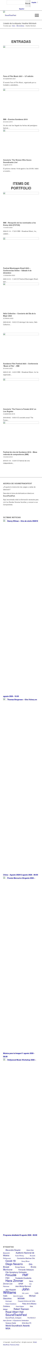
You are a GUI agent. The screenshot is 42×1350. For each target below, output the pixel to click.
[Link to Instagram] (30, 1347)
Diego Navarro (14, 1264)
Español (21, 9)
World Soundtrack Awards (17, 1325)
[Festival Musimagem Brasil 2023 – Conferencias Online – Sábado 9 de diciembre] (21, 251)
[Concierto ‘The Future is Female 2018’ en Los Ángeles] (21, 392)
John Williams (16, 1290)
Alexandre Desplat (12, 1250)
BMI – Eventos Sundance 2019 (15, 119)
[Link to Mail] (37, 1347)
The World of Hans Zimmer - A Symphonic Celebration (19, 1319)
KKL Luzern (25, 1293)
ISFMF (20, 1283)
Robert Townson (21, 1308)
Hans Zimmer (14, 1280)
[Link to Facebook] (19, 1347)
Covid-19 (10, 1260)
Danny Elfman (26, 1261)
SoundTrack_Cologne (13, 1317)
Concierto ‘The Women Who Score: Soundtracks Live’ (17, 161)
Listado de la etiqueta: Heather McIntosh (19, 23)
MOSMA (21, 1298)
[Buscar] (30, 15)
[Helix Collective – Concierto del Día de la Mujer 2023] (21, 297)
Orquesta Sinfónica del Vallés (26, 1301)
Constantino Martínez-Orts (26, 1258)
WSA (7, 1328)
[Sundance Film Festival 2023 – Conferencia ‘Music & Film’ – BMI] (21, 347)
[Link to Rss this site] (33, 1347)
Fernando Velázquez (26, 1269)
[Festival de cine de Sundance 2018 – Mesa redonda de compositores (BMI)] (21, 435)
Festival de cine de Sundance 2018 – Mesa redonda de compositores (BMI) (20, 453)
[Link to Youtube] (23, 1347)
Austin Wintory (19, 1256)
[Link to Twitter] (26, 1347)
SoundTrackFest (16, 1314)
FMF (25, 1275)
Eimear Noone (20, 1267)
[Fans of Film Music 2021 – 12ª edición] (21, 59)
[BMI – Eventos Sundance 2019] (21, 102)
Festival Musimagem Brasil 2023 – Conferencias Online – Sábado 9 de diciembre (17, 270)
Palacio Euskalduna (10, 1304)
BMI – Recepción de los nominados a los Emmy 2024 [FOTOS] (19, 224)
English (34, 2)
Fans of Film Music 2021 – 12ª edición (18, 76)
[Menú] (35, 15)
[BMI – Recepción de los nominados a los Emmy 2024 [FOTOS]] (21, 206)
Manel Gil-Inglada (18, 1296)
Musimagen (8, 1301)
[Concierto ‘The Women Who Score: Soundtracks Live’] (21, 143)
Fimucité (10, 1275)
